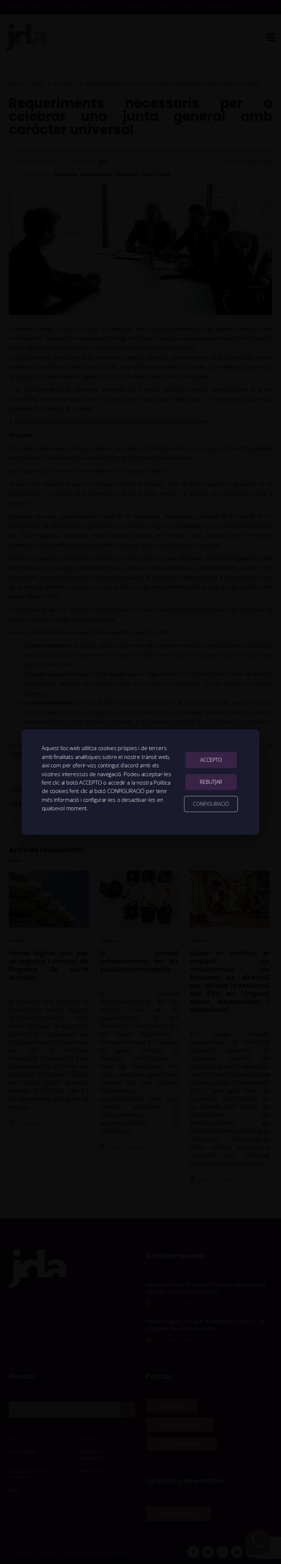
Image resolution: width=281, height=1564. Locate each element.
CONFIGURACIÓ (211, 803)
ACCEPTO (211, 759)
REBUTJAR (211, 781)
